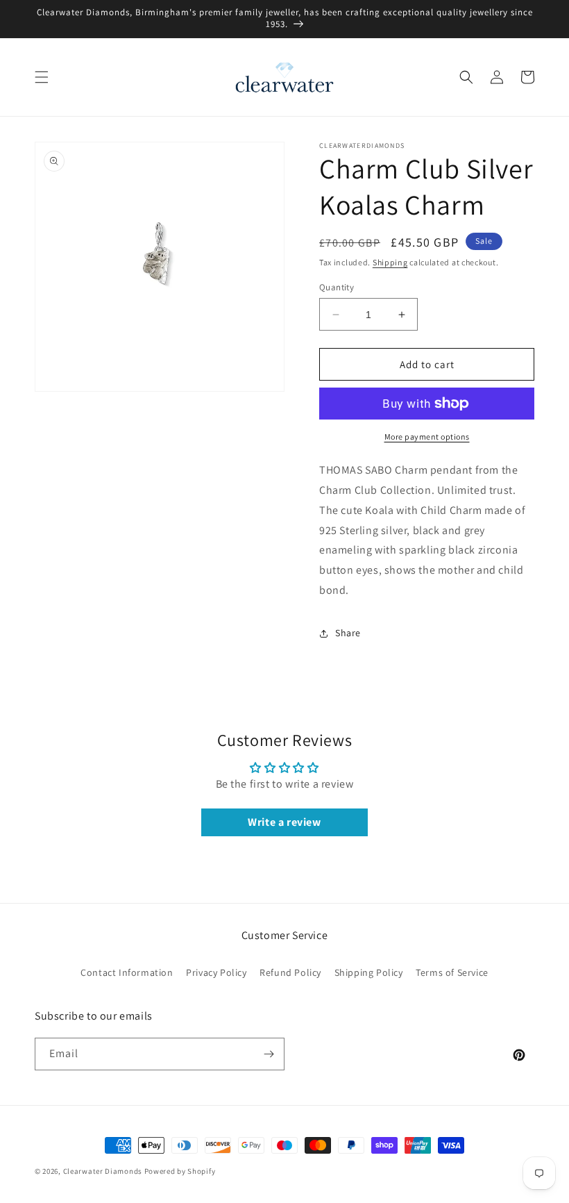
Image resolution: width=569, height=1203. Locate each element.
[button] (41, 77)
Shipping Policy (368, 972)
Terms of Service (452, 972)
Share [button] (348, 633)
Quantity (336, 287)
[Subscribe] (268, 1054)
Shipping (390, 262)
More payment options (427, 436)
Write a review (284, 822)
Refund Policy (290, 972)
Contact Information (126, 972)
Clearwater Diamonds (102, 1171)
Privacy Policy (216, 972)
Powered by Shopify (180, 1171)
